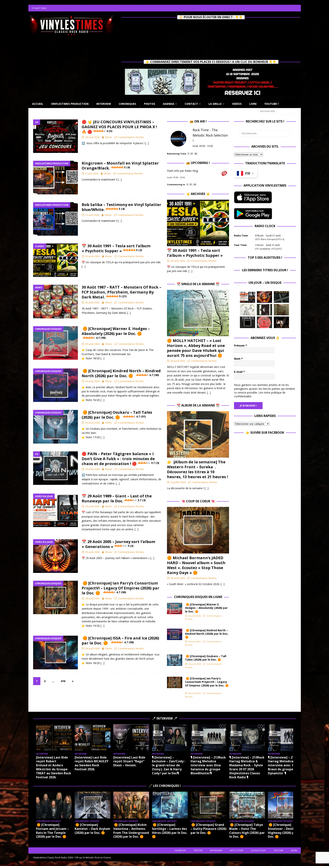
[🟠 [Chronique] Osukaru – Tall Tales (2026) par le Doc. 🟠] (174, 660)
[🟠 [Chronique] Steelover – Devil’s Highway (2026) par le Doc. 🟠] (286, 805)
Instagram (216, 850)
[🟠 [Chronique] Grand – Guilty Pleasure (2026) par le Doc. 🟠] (208, 805)
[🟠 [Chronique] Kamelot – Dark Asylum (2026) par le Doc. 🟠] (92, 805)
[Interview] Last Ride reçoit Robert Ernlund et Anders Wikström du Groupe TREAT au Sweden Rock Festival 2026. (53, 767)
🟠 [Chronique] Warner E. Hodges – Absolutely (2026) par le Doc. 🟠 (116, 333)
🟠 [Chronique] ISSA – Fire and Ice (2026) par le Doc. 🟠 (120, 640)
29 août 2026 (92, 344)
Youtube (278, 850)
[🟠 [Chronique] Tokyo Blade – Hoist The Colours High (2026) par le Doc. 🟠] (247, 805)
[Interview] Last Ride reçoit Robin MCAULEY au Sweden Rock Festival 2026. (91, 763)
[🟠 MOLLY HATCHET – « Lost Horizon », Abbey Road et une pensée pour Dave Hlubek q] (198, 313)
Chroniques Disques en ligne (198, 597)
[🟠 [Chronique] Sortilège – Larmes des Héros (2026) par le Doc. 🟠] (170, 805)
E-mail (239, 372)
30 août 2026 (92, 256)
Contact (191, 104)
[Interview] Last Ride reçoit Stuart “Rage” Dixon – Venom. (129, 761)
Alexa (294, 850)
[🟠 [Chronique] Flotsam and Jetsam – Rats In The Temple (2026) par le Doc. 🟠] (54, 805)
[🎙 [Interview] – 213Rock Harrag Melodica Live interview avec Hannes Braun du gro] (286, 737)
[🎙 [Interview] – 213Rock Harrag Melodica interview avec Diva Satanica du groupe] (208, 737)
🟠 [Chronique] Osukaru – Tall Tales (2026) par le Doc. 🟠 (117, 415)
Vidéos (237, 104)
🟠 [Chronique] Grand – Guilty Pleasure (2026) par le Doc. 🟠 (208, 829)
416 (63, 681)
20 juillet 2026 (178, 482)
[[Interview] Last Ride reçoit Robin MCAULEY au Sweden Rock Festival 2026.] (92, 737)
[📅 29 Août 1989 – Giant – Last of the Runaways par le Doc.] (247, 297)
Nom (238, 358)
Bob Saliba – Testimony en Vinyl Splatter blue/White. (121, 207)
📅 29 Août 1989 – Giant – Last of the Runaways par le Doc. (117, 498)
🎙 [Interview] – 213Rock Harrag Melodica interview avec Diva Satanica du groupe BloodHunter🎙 (208, 765)
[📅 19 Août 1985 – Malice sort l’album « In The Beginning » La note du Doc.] (247, 322)
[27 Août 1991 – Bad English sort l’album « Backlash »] (281, 297)
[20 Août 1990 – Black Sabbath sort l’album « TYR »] (281, 309)
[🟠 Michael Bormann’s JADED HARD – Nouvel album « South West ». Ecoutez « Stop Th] (198, 530)
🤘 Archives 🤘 (198, 194)
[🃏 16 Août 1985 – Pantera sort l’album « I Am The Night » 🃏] (264, 322)
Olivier (108, 137)
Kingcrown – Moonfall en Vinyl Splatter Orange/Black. (120, 166)
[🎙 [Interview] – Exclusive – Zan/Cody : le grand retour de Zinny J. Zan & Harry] (170, 737)
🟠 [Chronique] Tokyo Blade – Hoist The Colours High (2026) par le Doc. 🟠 (247, 831)
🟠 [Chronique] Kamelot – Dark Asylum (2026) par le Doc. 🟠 (92, 829)
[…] (147, 143)
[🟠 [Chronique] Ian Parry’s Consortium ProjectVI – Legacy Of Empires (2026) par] (174, 682)
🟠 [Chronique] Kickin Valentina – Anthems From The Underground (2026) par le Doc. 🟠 (131, 831)
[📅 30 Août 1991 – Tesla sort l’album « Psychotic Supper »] (198, 223)
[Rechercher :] (277, 111)
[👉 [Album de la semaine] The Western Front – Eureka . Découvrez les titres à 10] (198, 434)
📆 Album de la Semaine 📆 (198, 405)
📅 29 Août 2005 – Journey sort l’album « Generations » (118, 544)
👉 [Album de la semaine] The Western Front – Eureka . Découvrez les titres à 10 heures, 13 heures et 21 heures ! (197, 469)
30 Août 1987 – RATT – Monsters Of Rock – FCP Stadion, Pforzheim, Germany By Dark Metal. (121, 292)
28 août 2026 (92, 137)
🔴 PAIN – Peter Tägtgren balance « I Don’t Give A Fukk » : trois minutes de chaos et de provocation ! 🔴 (120, 458)
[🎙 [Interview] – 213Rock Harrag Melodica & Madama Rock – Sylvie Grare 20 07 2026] (247, 737)
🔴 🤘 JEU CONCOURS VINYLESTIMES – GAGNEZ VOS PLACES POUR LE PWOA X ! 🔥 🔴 (119, 126)
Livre (253, 104)
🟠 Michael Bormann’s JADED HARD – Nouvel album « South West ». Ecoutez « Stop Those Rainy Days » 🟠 (196, 565)
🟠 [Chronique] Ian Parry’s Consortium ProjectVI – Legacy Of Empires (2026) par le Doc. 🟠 (120, 588)
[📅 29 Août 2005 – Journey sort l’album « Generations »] (264, 297)
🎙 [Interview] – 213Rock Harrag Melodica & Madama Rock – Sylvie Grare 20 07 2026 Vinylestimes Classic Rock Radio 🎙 (246, 767)
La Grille (215, 104)
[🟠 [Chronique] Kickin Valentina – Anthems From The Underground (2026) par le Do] (131, 805)
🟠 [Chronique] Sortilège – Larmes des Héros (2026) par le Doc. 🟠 (169, 831)
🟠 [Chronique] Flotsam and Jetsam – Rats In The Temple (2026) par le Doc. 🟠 (52, 831)
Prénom (240, 345)
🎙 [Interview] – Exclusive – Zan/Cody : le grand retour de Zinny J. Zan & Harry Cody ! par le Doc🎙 (168, 765)
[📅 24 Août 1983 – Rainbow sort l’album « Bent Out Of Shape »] (264, 309)
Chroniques (127, 104)
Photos (149, 104)
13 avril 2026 (92, 215)
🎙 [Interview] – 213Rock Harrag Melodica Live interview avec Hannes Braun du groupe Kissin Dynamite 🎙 (285, 765)
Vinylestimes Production (70, 104)
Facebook (180, 850)
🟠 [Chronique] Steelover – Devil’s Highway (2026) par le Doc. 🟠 (284, 831)
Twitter (197, 850)
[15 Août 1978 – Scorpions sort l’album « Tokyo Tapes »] (281, 322)
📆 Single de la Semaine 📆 (198, 284)
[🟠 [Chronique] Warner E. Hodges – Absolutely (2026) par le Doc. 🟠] (174, 608)
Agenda (168, 104)
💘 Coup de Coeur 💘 (198, 501)
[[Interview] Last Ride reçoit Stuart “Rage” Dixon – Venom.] (131, 737)
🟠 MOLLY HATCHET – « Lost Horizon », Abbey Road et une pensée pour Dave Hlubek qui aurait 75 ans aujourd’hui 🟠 (196, 348)
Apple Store (236, 850)
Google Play (258, 850)
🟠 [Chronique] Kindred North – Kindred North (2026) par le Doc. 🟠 (121, 373)
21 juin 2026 (91, 173)
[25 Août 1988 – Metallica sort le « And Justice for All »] (247, 309)
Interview (103, 104)
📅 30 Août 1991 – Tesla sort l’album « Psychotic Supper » (116, 248)
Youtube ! (271, 104)
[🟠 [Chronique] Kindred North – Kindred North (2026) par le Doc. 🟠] (174, 634)
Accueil (37, 104)
